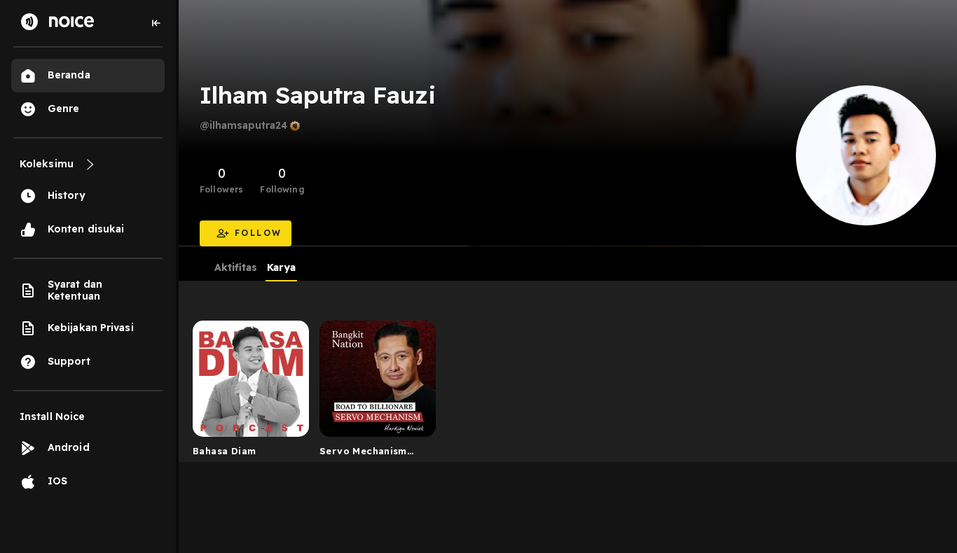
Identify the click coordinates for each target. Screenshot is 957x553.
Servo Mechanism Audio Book (363, 453)
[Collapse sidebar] (156, 23)
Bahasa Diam (224, 450)
